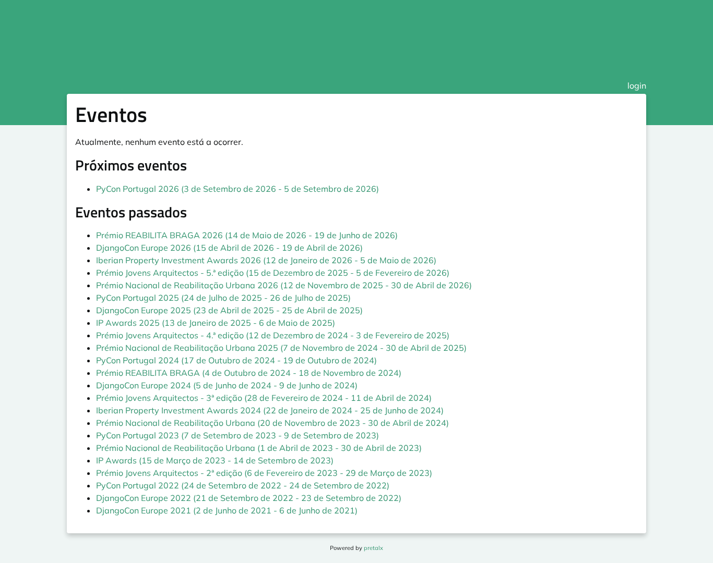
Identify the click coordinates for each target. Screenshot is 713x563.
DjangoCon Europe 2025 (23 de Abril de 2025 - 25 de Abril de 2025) (229, 310)
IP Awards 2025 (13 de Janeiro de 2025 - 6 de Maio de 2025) (215, 322)
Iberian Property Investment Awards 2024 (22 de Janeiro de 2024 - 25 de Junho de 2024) (270, 410)
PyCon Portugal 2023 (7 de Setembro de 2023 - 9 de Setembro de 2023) (237, 435)
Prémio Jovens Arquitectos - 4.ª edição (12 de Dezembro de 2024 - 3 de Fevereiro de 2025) (272, 335)
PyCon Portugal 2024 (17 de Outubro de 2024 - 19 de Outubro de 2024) (236, 360)
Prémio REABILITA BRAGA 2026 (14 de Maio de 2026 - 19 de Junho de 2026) (247, 235)
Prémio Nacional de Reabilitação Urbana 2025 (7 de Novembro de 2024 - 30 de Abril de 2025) (281, 347)
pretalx (373, 548)
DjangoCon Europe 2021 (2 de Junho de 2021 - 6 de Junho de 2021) (227, 510)
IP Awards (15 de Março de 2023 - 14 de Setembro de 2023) (215, 460)
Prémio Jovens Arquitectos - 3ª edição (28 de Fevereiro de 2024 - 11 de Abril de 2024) (264, 398)
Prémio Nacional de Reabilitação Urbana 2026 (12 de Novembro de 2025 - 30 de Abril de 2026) (284, 285)
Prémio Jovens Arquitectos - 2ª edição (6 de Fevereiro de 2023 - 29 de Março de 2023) (264, 473)
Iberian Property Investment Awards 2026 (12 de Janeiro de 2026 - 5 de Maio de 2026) (266, 260)
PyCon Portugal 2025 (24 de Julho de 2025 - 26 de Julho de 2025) (223, 297)
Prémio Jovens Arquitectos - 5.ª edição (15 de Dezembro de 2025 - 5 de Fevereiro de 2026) (272, 272)
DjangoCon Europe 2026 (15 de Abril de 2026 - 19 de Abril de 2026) (229, 247)
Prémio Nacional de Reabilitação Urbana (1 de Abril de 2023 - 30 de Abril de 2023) (259, 448)
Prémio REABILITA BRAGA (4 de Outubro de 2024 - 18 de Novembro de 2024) (248, 373)
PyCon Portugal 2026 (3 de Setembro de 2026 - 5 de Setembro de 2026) (237, 188)
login (636, 85)
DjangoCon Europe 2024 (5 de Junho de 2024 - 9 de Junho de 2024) (227, 385)
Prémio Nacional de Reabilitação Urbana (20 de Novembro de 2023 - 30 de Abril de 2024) (272, 423)
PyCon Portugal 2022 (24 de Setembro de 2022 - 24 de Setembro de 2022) (242, 485)
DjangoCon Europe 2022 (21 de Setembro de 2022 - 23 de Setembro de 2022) (248, 498)
